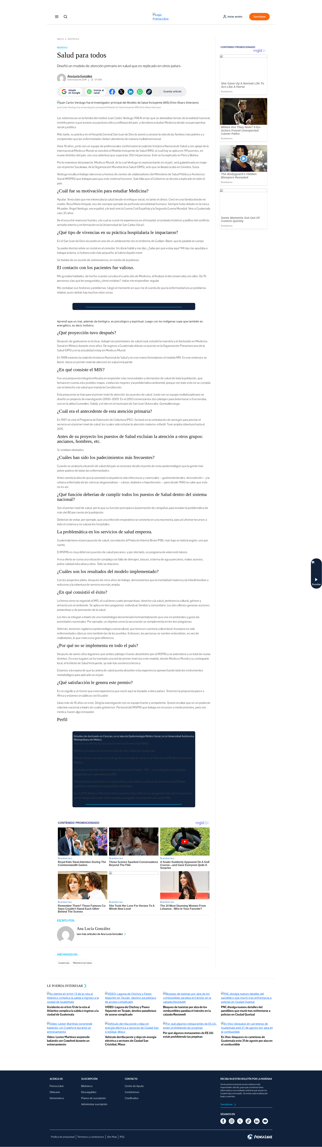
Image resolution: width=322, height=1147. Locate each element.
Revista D (73, 39)
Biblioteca (86, 1086)
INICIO (60, 39)
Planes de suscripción (93, 1098)
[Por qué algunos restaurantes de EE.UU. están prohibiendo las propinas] (190, 1026)
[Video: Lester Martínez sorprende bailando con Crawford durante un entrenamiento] (74, 1028)
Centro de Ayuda (134, 1086)
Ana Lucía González (79, 76)
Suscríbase (259, 16)
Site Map (112, 1136)
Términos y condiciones (90, 1136)
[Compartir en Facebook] (112, 92)
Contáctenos (132, 1092)
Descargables (88, 1092)
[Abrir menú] (56, 16)
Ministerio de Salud (82, 962)
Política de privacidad (62, 1136)
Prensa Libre (57, 1086)
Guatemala (64, 962)
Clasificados (132, 1098)
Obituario (55, 1092)
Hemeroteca (57, 1098)
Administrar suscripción (94, 1104)
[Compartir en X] (121, 92)
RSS (122, 1136)
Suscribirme (227, 1104)
